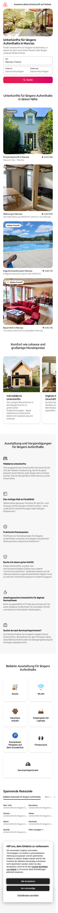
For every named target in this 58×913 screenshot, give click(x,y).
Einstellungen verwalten (28, 895)
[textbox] (15, 71)
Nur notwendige (28, 888)
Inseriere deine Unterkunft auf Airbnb (32, 4)
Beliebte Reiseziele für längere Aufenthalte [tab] (22, 797)
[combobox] (28, 62)
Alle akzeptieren (28, 881)
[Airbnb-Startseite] (5, 4)
